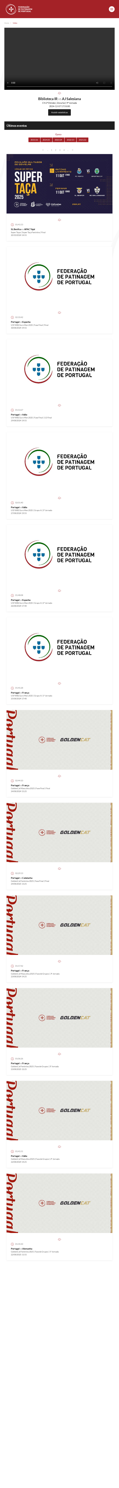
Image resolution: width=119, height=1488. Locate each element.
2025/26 (34, 140)
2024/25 (46, 140)
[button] (112, 9)
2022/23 (70, 140)
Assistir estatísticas (59, 112)
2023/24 (58, 140)
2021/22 (82, 140)
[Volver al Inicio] (19, 9)
